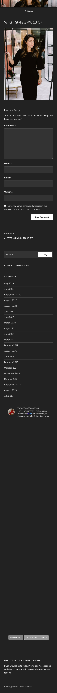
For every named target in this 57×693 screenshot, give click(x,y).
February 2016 (11, 362)
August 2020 (10, 300)
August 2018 (10, 306)
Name (7, 163)
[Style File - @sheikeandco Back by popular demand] (28, 503)
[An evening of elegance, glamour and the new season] (28, 479)
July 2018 (8, 311)
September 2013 (12, 384)
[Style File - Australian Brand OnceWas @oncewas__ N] (28, 432)
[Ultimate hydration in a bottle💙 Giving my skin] (28, 621)
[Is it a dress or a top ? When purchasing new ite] (28, 597)
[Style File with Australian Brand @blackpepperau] (28, 574)
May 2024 (9, 283)
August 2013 (10, 390)
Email (7, 178)
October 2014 (11, 368)
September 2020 (12, 294)
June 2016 (9, 356)
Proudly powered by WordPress (18, 686)
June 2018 (9, 317)
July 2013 (8, 396)
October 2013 (11, 379)
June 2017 (9, 334)
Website (8, 192)
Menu (30, 11)
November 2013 (12, 373)
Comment (10, 125)
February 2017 (11, 345)
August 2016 (10, 351)
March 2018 (10, 323)
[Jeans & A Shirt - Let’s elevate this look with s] (28, 550)
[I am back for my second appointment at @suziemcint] (28, 455)
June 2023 (9, 289)
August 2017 (10, 328)
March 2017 (10, 339)
